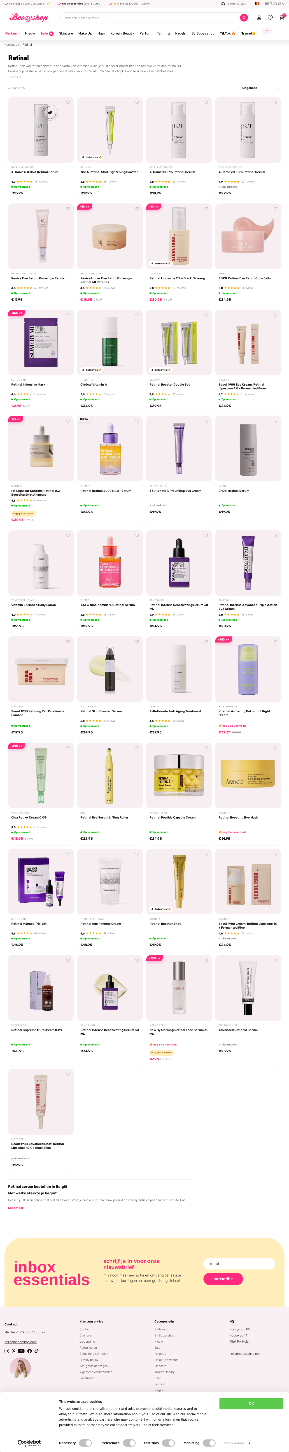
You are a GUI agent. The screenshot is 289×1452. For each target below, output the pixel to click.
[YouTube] (21, 1351)
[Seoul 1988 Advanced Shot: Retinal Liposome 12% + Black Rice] (41, 1102)
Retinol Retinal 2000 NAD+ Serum (105, 490)
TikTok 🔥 (228, 33)
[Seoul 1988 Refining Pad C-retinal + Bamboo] (41, 669)
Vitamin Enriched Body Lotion (33, 605)
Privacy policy (88, 1360)
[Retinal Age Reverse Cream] (110, 881)
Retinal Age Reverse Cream (100, 923)
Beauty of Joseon (23, 273)
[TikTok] (37, 1351)
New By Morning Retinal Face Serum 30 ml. (178, 1032)
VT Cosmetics (20, 813)
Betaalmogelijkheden (93, 1353)
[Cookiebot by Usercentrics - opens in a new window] (29, 1443)
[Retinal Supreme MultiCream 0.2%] (41, 988)
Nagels (180, 33)
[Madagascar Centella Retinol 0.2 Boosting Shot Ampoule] (41, 448)
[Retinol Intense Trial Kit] (41, 881)
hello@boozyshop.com (21, 1342)
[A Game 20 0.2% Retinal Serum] (248, 130)
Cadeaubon (162, 1329)
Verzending (87, 1341)
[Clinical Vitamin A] (110, 342)
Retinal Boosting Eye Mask (238, 817)
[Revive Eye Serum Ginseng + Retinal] (41, 236)
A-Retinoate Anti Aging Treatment (175, 711)
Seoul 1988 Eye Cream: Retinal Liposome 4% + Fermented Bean (242, 386)
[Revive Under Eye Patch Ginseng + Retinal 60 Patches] (110, 236)
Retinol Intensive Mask (28, 384)
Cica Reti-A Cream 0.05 (28, 817)
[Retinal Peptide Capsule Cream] (179, 775)
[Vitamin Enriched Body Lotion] (41, 563)
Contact (85, 1329)
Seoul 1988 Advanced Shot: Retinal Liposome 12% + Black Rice (37, 1145)
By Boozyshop (203, 33)
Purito (84, 486)
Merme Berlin (158, 1025)
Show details (234, 1443)
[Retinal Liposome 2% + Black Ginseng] (179, 236)
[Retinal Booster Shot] (179, 881)
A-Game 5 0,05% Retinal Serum (34, 172)
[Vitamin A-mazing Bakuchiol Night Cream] (248, 669)
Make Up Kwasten (166, 1360)
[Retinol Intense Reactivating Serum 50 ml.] (110, 988)
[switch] (129, 1443)
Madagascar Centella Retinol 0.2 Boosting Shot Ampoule (35, 492)
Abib (222, 273)
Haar (101, 33)
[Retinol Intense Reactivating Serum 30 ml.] (179, 563)
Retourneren (88, 1347)
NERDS (223, 486)
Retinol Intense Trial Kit (29, 923)
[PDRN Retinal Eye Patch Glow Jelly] (248, 236)
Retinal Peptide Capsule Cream (172, 817)
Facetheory (19, 1025)
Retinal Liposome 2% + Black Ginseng (177, 278)
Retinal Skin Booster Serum (101, 711)
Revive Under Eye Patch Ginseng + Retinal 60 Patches (106, 280)
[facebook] (29, 1351)
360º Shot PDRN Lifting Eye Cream (175, 490)
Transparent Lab (23, 600)
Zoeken (244, 18)
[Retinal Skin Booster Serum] (110, 669)
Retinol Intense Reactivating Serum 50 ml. (109, 1032)
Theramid (86, 380)
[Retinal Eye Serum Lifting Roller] (110, 775)
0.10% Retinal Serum (234, 490)
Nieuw (30, 33)
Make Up (85, 33)
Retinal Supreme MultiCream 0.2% (37, 1030)
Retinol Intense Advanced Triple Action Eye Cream (248, 606)
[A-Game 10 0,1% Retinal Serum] (179, 130)
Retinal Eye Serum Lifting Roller (104, 817)
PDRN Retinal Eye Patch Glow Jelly (245, 278)
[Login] (259, 17)
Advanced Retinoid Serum (238, 1030)
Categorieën (164, 1321)
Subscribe (223, 1279)
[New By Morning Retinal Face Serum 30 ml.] (179, 988)
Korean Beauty (122, 33)
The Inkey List (228, 1025)
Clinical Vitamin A (93, 384)
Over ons (85, 1335)
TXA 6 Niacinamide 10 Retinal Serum (107, 605)
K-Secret (155, 273)
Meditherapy (89, 706)
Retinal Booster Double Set (169, 384)
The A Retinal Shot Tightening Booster (109, 172)
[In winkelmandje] (64, 154)
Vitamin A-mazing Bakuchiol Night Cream (244, 713)
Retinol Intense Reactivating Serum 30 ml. (178, 606)
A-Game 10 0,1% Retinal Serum (172, 172)
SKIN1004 (17, 486)
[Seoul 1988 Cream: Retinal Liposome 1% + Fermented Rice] (248, 881)
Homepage (12, 44)
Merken (12, 33)
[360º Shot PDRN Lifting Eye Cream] (179, 448)
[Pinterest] (13, 1351)
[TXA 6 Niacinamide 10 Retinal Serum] (110, 563)
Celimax (85, 167)
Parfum (145, 33)
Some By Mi (18, 380)
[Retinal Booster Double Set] (179, 342)
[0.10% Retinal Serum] (248, 448)
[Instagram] (7, 1351)
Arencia (224, 813)
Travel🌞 (248, 33)
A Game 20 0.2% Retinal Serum (242, 172)
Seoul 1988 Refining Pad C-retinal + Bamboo (37, 713)
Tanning (163, 33)
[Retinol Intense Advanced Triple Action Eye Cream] (248, 563)
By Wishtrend (228, 706)
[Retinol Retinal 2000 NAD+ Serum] (110, 448)
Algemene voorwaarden (95, 1372)
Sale (157, 1347)
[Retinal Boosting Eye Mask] (248, 775)
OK (251, 1403)
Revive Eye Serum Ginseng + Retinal (38, 278)
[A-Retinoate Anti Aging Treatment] (179, 669)
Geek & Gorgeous (23, 167)
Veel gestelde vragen (93, 1366)
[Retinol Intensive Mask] (41, 342)
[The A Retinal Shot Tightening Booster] (110, 130)
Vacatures (86, 1378)
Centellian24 (158, 486)
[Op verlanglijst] (68, 102)
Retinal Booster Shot (165, 923)
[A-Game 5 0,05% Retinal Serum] (41, 130)
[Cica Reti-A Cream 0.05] (41, 775)
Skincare (66, 33)
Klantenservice (91, 1321)
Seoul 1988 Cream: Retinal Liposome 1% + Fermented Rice (248, 925)
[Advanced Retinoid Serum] (248, 988)
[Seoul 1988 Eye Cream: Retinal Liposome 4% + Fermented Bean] (248, 342)
